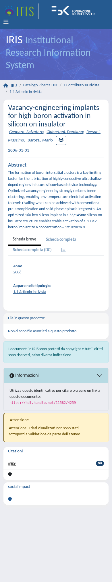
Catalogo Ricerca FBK (40, 85)
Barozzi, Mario (40, 140)
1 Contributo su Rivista (81, 85)
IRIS (14, 86)
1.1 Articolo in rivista (26, 92)
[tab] (64, 250)
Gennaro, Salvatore (26, 132)
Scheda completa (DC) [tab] (32, 250)
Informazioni (26, 375)
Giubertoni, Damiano (65, 132)
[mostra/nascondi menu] (6, 22)
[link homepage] (20, 11)
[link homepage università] (75, 11)
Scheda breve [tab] (24, 239)
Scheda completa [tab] (61, 240)
